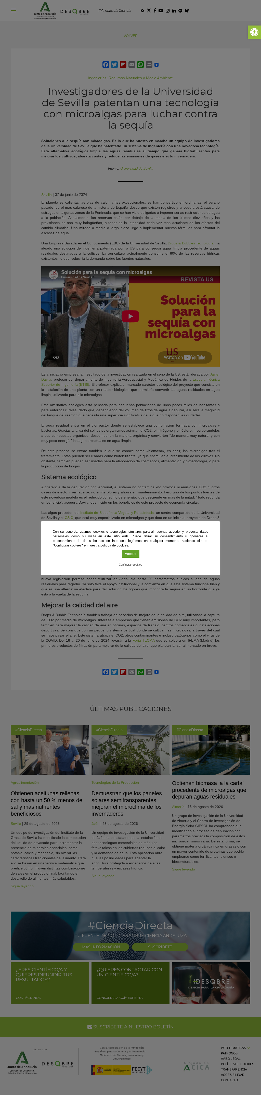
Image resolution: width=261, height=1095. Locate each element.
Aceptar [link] (130, 554)
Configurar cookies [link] (130, 564)
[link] (254, 32)
